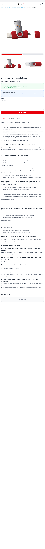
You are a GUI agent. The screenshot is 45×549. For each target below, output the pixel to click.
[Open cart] (42, 4)
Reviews (18, 118)
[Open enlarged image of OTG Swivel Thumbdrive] (22, 32)
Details (4, 118)
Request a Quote (22, 112)
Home (2, 7)
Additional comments (5, 103)
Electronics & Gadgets (16, 7)
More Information (11, 118)
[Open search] (40, 4)
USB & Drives (23, 7)
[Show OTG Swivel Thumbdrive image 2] (33, 64)
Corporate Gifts (7, 7)
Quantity (2, 98)
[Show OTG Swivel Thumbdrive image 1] (11, 64)
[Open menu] (2, 4)
